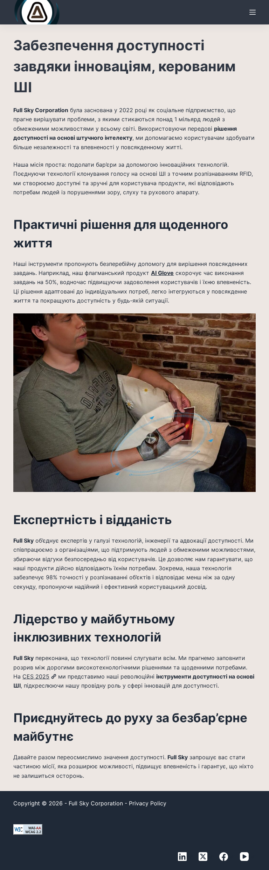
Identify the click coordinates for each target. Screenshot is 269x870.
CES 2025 (35, 676)
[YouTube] (247, 856)
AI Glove (162, 272)
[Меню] (252, 12)
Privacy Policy (147, 803)
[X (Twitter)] (206, 856)
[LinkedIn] (185, 856)
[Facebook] (227, 856)
